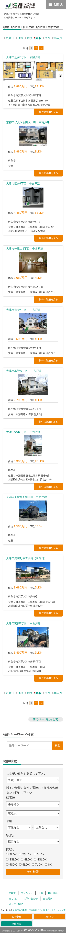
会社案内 (47, 898)
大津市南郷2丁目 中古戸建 (23, 623)
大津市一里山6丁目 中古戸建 (26, 248)
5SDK (13, 864)
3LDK (40, 854)
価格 (20, 38)
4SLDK (42, 859)
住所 (47, 38)
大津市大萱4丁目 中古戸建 (23, 309)
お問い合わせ (31, 898)
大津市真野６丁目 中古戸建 (23, 370)
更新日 (10, 38)
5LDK (26, 864)
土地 (40, 893)
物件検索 (16, 923)
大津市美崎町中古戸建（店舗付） (26, 558)
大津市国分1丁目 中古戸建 (23, 183)
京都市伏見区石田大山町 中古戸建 (28, 122)
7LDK (38, 864)
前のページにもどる (46, 719)
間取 (38, 38)
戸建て (12, 893)
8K (50, 864)
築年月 (57, 38)
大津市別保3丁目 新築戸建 (23, 57)
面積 (29, 38)
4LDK (28, 859)
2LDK (13, 854)
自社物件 (53, 893)
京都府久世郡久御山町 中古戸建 (26, 497)
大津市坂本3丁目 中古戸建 (23, 432)
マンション (27, 893)
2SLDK (26, 854)
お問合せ (16, 916)
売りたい (13, 898)
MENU (58, 5)
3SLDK (14, 859)
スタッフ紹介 (16, 903)
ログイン (49, 916)
